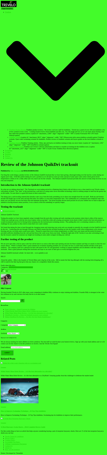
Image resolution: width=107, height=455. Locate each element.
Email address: (5, 347)
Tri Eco (7, 156)
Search (3, 298)
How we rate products (12, 450)
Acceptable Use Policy (12, 442)
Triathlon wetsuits (15, 137)
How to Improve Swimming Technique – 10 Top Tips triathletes (23, 411)
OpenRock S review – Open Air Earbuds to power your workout (26, 315)
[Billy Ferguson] (6, 284)
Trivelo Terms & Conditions (14, 436)
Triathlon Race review (16, 147)
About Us (8, 448)
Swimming (8, 150)
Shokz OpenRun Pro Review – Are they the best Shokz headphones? (28, 317)
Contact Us (8, 158)
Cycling (7, 152)
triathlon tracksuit (10, 269)
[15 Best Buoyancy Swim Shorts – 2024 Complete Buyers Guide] (15, 419)
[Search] (22, 300)
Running (8, 154)
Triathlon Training (15, 143)
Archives (4, 333)
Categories (4, 325)
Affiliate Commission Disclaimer (16, 444)
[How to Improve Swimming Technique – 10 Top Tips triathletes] (19, 403)
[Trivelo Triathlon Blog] (9, 6)
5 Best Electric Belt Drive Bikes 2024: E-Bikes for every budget (26, 311)
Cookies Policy (10, 440)
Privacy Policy (10, 438)
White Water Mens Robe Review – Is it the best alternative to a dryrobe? (29, 313)
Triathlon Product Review (17, 130)
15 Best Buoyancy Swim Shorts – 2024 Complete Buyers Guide (23, 427)
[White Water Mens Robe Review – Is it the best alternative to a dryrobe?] (21, 363)
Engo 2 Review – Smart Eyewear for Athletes (20, 309)
